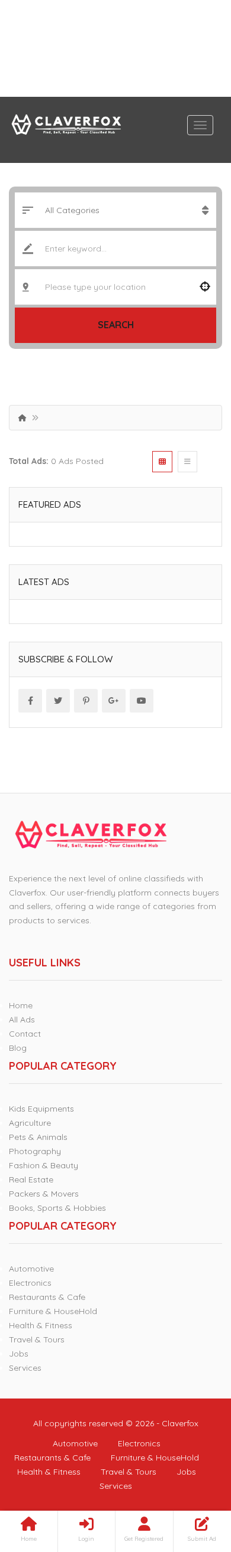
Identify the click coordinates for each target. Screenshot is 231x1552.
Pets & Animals (38, 1137)
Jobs (18, 1353)
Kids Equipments (41, 1108)
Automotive (31, 1268)
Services (25, 1368)
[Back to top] (192, 1478)
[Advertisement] (115, 48)
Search (116, 325)
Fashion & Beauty (43, 1165)
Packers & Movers (44, 1193)
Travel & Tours (37, 1339)
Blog (18, 1048)
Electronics (30, 1282)
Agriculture (30, 1123)
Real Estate (31, 1179)
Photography (35, 1151)
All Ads (22, 1019)
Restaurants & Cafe (47, 1297)
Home (21, 1005)
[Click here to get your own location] (205, 287)
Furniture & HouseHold (53, 1311)
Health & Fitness (40, 1325)
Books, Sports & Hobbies (57, 1208)
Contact (25, 1033)
